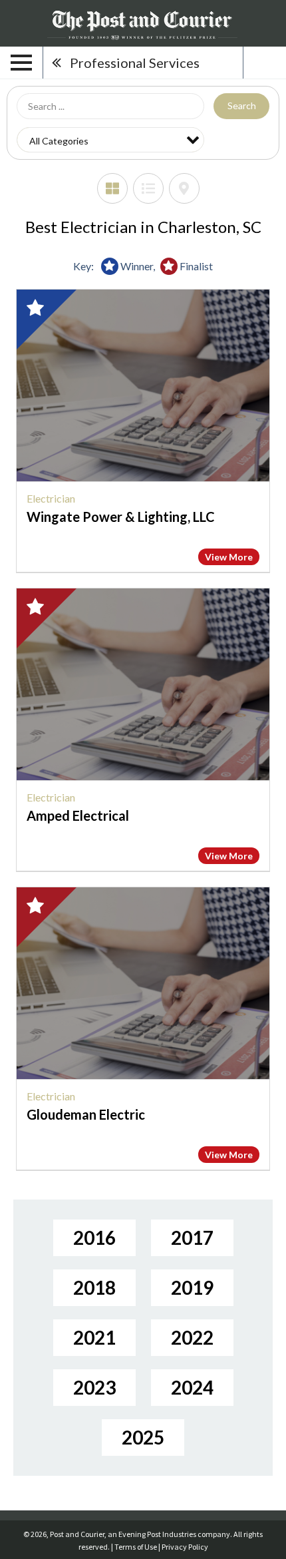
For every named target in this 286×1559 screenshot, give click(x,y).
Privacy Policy (185, 1547)
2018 (94, 1287)
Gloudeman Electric (86, 1114)
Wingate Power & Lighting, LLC (121, 517)
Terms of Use (135, 1547)
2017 (192, 1237)
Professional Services (135, 63)
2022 (192, 1337)
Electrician (51, 498)
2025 (143, 1437)
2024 (192, 1387)
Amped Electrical (78, 815)
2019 (192, 1287)
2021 (94, 1337)
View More (229, 556)
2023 (94, 1387)
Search (241, 105)
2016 (94, 1237)
